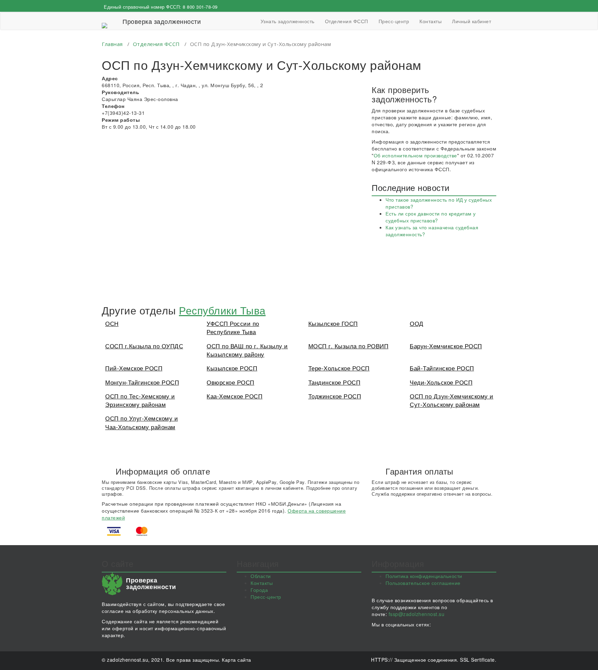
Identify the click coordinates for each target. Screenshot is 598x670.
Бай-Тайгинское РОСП (442, 368)
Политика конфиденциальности (424, 575)
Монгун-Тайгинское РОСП (142, 382)
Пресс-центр (394, 21)
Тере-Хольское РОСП (339, 368)
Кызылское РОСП (232, 368)
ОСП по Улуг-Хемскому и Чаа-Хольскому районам (141, 422)
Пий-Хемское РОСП (133, 368)
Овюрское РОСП (230, 382)
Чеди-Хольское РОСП (441, 382)
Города (259, 589)
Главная (112, 43)
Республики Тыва (222, 310)
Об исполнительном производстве (415, 155)
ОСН (112, 323)
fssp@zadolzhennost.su (417, 614)
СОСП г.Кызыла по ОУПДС (144, 345)
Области (261, 575)
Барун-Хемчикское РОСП (446, 345)
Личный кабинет (471, 21)
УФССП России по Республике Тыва (233, 327)
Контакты (430, 21)
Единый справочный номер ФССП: (161, 6)
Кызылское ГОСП (333, 323)
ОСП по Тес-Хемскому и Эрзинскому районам (140, 400)
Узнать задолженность (288, 21)
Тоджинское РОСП (334, 396)
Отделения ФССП (346, 21)
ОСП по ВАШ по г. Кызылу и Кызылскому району (247, 349)
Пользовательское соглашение (423, 582)
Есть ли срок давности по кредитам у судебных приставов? (431, 217)
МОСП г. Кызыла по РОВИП (348, 345)
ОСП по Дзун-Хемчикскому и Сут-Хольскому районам (451, 400)
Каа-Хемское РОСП (234, 396)
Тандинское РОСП (334, 382)
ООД (417, 323)
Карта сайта (236, 659)
